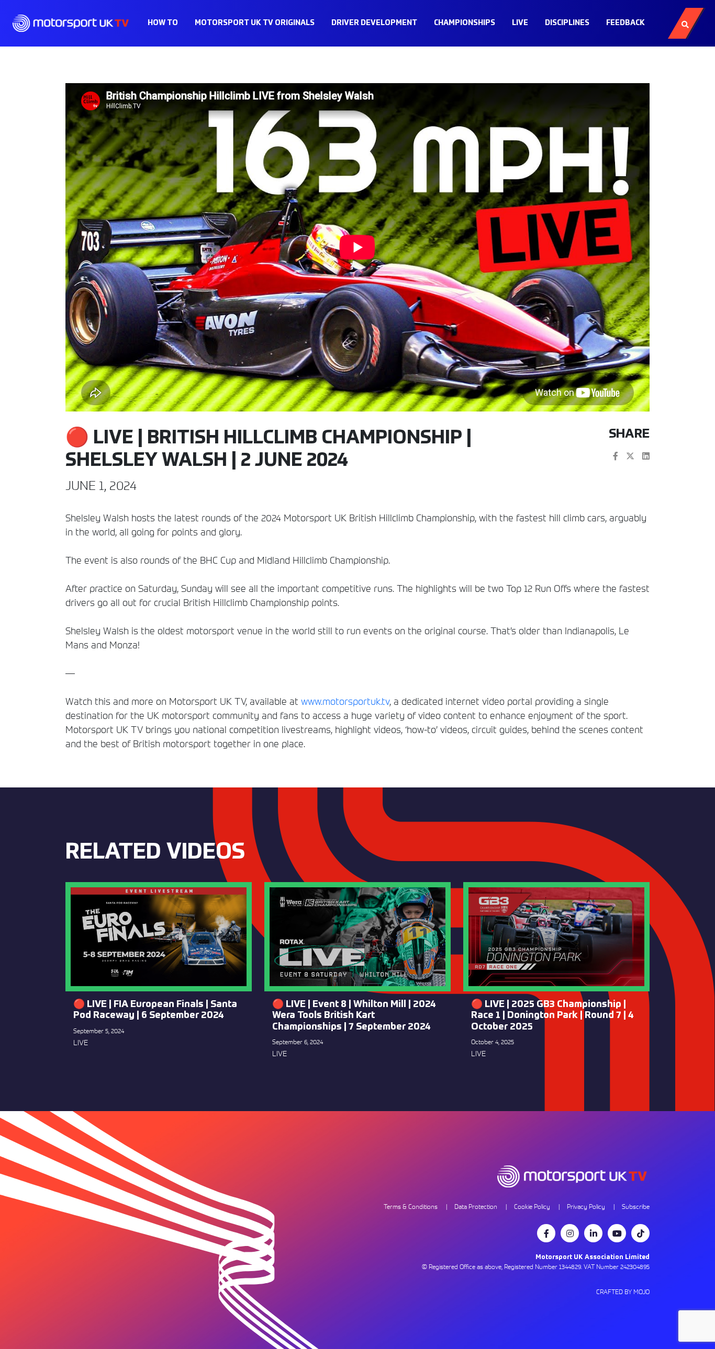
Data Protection (475, 1206)
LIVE (520, 23)
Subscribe (636, 1206)
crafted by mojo (623, 1291)
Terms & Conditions (411, 1206)
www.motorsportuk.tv (345, 701)
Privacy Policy (586, 1206)
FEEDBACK (625, 23)
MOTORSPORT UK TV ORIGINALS (255, 23)
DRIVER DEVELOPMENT (374, 23)
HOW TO (163, 23)
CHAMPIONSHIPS (464, 23)
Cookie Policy (532, 1206)
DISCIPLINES (567, 23)
